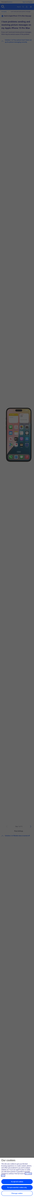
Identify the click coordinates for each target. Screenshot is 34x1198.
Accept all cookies (17, 1181)
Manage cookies (16, 1193)
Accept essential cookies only (17, 1187)
